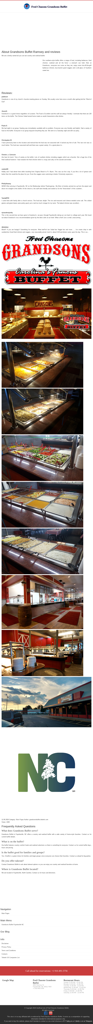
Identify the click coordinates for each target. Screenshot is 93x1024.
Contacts (4, 954)
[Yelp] (51, 1014)
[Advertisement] (46, 31)
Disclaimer (5, 943)
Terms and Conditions (9, 950)
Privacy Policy (6, 947)
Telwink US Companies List (11, 957)
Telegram (89, 1021)
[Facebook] (46, 1014)
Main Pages (5, 913)
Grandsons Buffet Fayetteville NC (13, 924)
